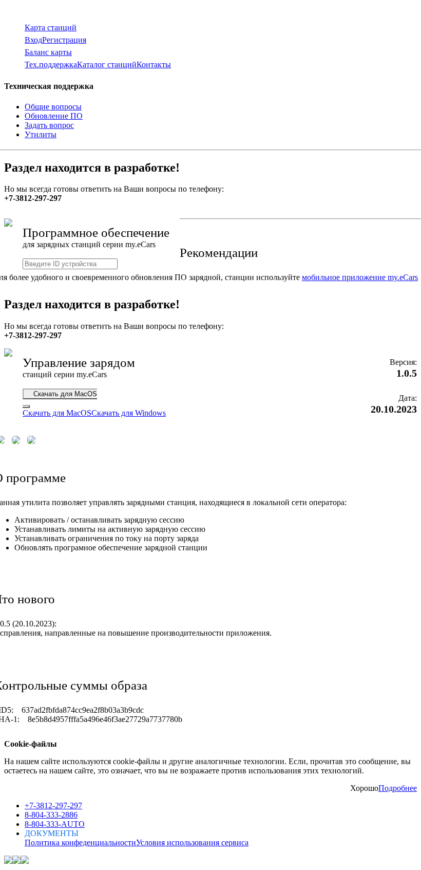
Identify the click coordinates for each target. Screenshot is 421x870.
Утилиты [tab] (40, 134)
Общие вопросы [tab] (53, 106)
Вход (33, 39)
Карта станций (50, 27)
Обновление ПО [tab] (54, 116)
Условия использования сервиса (192, 842)
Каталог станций (107, 64)
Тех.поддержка (51, 64)
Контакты (154, 64)
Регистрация (64, 39)
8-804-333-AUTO (55, 824)
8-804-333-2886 (51, 814)
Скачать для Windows (128, 413)
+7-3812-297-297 (53, 805)
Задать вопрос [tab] (49, 125)
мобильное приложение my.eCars (360, 277)
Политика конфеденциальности (80, 842)
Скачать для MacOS (62, 394)
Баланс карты (48, 52)
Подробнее (397, 788)
